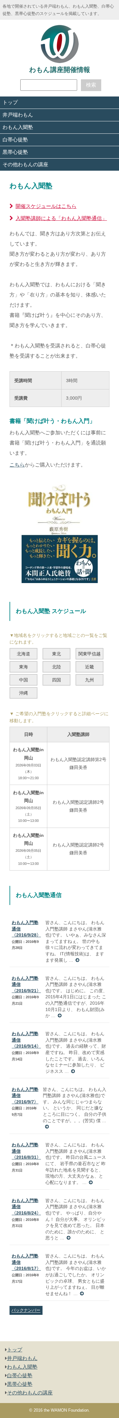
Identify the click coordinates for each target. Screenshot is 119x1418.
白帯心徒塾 (15, 139)
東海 (23, 666)
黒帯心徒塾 (15, 152)
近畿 (89, 666)
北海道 (23, 653)
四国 (56, 679)
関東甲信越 (89, 653)
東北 (56, 653)
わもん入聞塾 (18, 127)
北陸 (56, 666)
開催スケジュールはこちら (46, 206)
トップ (10, 102)
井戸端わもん (18, 115)
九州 (89, 679)
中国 (23, 679)
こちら (17, 464)
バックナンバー (25, 1310)
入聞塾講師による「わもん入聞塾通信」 (61, 218)
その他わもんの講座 (25, 164)
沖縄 (23, 692)
